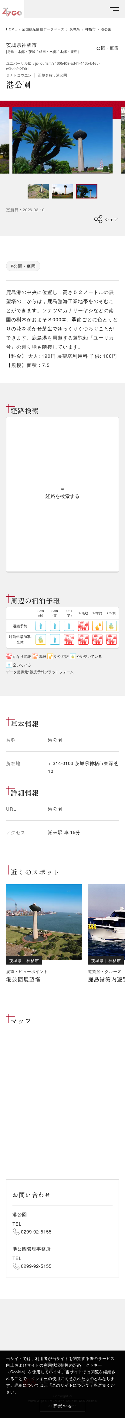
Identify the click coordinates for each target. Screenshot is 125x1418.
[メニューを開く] (114, 9)
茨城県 (74, 29)
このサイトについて (71, 1385)
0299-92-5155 (36, 1231)
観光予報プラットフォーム (52, 671)
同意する (62, 1406)
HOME (11, 29)
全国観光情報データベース (43, 29)
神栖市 (90, 29)
